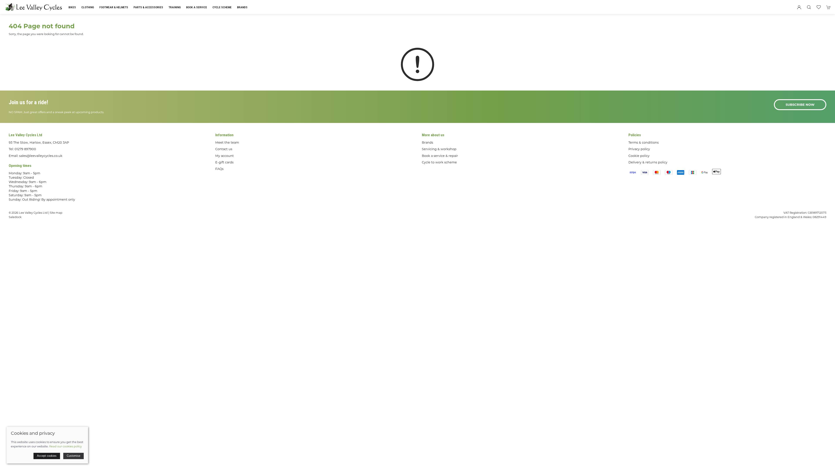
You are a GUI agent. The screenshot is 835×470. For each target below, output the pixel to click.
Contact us (223, 149)
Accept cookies (47, 455)
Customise (73, 455)
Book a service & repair (440, 156)
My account (224, 156)
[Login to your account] (799, 7)
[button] (809, 7)
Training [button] (175, 7)
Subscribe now (800, 105)
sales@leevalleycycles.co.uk (40, 156)
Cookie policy (639, 156)
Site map (56, 212)
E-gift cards (224, 162)
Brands (242, 7)
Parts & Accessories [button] (148, 7)
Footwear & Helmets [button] (113, 7)
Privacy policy (639, 149)
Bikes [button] (72, 7)
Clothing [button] (87, 7)
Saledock (15, 217)
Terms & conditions (643, 142)
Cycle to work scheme (439, 162)
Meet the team (227, 142)
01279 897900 (25, 149)
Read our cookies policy (65, 446)
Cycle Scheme (222, 7)
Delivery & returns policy (647, 162)
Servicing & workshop (439, 149)
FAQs (219, 169)
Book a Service (196, 7)
